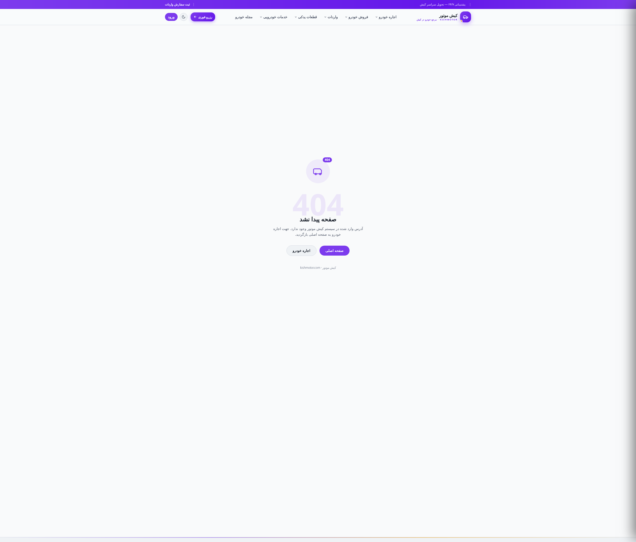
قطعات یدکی (307, 16)
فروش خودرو (358, 16)
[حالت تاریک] (184, 17)
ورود (171, 16)
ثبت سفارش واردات (177, 4)
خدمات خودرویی (275, 16)
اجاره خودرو (388, 16)
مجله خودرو (244, 16)
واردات (333, 16)
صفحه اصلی (334, 250)
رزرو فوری (205, 17)
